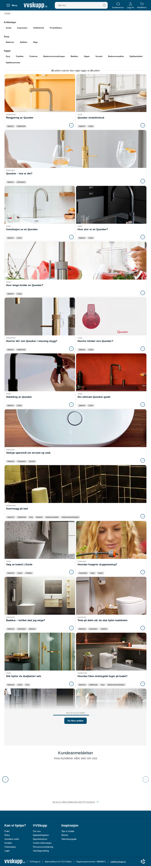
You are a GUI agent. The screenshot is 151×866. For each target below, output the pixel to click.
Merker (64, 835)
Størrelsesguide (69, 839)
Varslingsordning (41, 850)
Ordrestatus (10, 847)
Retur (7, 835)
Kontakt (8, 843)
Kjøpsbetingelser (41, 835)
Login (7, 850)
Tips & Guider (67, 831)
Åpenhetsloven (40, 839)
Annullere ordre (11, 839)
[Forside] (35, 5)
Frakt (6, 831)
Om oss (37, 831)
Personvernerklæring (43, 847)
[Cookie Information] (143, 861)
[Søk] (104, 5)
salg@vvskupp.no (118, 862)
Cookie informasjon (42, 843)
